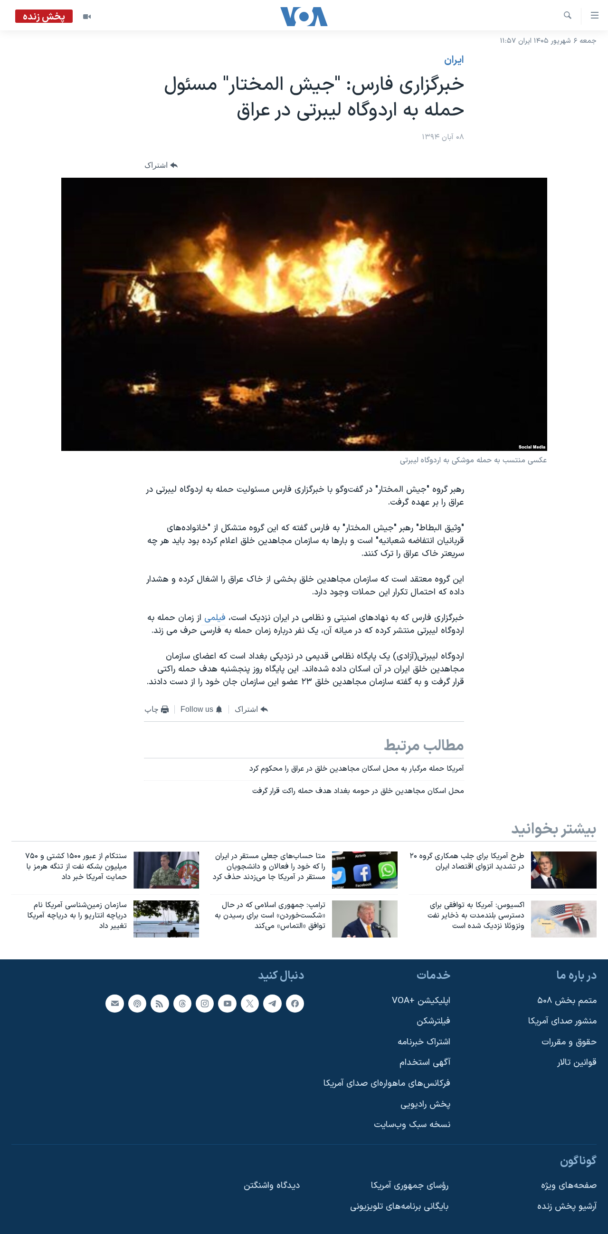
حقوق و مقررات (569, 1042)
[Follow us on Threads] (182, 1003)
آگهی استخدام (424, 1062)
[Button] (161, 165)
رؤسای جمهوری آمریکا (409, 1185)
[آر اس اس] (160, 1003)
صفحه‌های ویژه (569, 1185)
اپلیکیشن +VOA (421, 1000)
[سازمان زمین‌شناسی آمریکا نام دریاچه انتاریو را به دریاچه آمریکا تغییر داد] (166, 918)
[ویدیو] (87, 17)
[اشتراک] (114, 1003)
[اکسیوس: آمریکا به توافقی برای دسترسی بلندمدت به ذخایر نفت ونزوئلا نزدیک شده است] (564, 918)
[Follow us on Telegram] (272, 1003)
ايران (454, 60)
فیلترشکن (433, 1021)
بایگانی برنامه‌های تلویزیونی (399, 1206)
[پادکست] (137, 1003)
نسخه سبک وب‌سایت (412, 1125)
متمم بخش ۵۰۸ (567, 1000)
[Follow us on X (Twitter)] (250, 1003)
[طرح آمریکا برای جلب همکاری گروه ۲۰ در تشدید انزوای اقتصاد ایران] (564, 870)
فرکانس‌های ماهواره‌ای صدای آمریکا (386, 1083)
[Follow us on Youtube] (227, 1003)
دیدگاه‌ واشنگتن (272, 1185)
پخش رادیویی (425, 1104)
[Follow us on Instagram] (205, 1003)
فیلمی (213, 618)
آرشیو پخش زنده (567, 1206)
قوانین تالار (577, 1062)
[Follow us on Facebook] (295, 1003)
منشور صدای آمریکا (562, 1021)
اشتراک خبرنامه (424, 1042)
